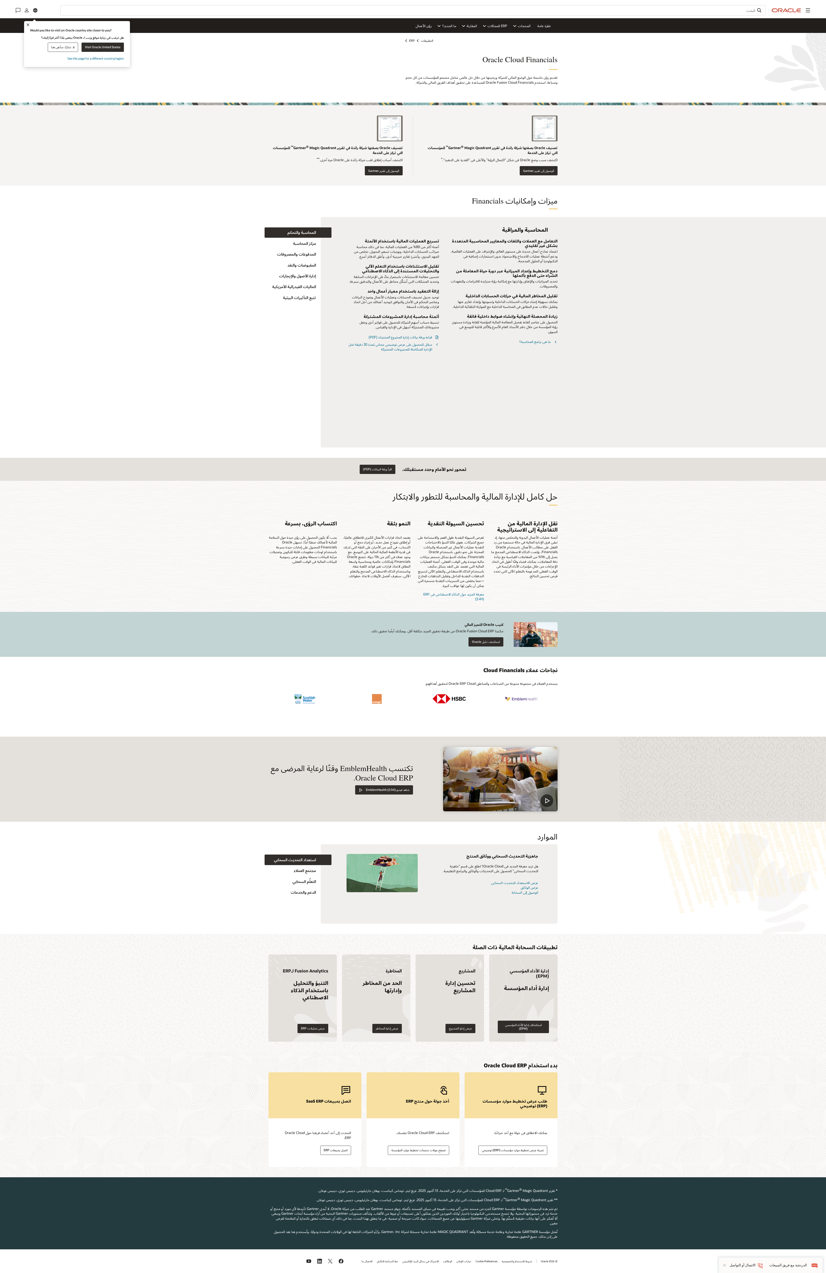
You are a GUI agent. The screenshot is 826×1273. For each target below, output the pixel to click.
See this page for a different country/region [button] (95, 58)
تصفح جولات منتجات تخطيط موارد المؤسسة (418, 1150)
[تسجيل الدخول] (26, 10)
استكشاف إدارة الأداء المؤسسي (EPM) (523, 1027)
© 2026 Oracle (549, 1261)
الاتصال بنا (367, 1261)
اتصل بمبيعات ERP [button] (336, 1150)
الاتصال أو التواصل (742, 1265)
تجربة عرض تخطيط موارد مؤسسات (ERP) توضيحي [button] (513, 1150)
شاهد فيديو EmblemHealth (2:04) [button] (388, 790)
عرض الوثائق (529, 887)
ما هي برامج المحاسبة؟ (535, 341)
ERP (412, 41)
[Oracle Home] (786, 10)
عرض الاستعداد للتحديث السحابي (514, 882)
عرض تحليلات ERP (313, 1028)
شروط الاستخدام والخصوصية (517, 1261)
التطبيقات (427, 41)
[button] (808, 10)
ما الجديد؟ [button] (449, 25)
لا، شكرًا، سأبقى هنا (63, 47)
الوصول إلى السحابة (525, 892)
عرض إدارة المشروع (460, 1028)
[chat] (815, 1265)
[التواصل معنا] (18, 10)
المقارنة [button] (472, 25)
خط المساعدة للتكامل (387, 1261)
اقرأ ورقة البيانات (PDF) (377, 469)
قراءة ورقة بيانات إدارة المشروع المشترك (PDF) (400, 337)
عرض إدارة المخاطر (387, 1028)
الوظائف (447, 1261)
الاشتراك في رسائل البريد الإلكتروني (420, 1261)
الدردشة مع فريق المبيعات (788, 1265)
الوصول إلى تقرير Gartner (538, 171)
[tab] (298, 232)
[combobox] (413, 10)
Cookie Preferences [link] (487, 1261)
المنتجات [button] (524, 25)
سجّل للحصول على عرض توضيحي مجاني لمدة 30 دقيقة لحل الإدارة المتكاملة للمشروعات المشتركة (390, 346)
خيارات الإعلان (463, 1261)
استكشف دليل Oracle (486, 642)
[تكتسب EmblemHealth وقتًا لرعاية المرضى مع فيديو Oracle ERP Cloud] (500, 779)
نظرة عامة (544, 25)
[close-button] (724, 1265)
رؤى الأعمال (424, 25)
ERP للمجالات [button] (497, 25)
